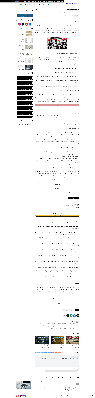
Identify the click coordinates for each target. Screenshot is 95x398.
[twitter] (20, 1)
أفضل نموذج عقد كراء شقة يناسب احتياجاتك (21, 61)
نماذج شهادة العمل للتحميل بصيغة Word (20, 68)
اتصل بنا (39, 1)
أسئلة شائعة (44, 388)
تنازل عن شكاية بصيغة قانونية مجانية (73, 346)
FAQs (25, 1)
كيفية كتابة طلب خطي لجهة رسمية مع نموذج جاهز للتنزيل (21, 55)
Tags (22, 1)
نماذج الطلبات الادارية (26, 99)
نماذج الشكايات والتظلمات (73, 9)
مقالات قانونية (28, 79)
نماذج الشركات (28, 94)
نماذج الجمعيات (28, 86)
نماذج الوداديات (28, 111)
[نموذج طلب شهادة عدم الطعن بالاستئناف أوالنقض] (29, 33)
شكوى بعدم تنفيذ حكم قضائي (71, 202)
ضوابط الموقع (43, 386)
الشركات (30, 4)
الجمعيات (36, 4)
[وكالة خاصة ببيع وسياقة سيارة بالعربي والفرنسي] (29, 40)
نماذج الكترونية (28, 104)
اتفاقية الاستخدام (51, 1)
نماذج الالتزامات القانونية (26, 81)
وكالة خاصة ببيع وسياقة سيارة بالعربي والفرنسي (20, 41)
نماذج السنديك (28, 91)
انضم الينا (34, 1)
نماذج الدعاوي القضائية (26, 89)
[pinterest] (16, 396)
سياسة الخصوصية (60, 1)
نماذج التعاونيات (28, 84)
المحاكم (48, 4)
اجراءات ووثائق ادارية (26, 76)
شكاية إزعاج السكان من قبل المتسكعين (42, 346)
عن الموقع (45, 1)
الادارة (42, 4)
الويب (24, 4)
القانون (55, 4)
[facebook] (16, 1)
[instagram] (19, 24)
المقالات (19, 4)
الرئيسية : (60, 4)
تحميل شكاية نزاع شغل (57, 215)
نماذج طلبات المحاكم (27, 114)
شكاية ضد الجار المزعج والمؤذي (57, 346)
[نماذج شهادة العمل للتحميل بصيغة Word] (29, 67)
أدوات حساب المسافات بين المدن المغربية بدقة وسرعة (20, 48)
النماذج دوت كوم (72, 3)
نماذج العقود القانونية (26, 101)
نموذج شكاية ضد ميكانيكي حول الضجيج (68, 208)
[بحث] (16, 4)
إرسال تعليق (74, 356)
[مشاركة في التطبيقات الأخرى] (64, 315)
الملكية (29, 1)
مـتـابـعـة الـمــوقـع (24, 15)
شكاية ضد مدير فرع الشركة (71, 205)
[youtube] (18, 1)
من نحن (60, 388)
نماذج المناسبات (28, 109)
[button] (74, 315)
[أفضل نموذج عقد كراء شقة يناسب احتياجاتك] (29, 60)
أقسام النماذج (43, 381)
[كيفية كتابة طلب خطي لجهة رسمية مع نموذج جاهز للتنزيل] (29, 53)
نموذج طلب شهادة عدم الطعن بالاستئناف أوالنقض (21, 35)
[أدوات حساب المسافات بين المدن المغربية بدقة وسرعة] (29, 47)
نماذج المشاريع (28, 106)
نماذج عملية (29, 116)
